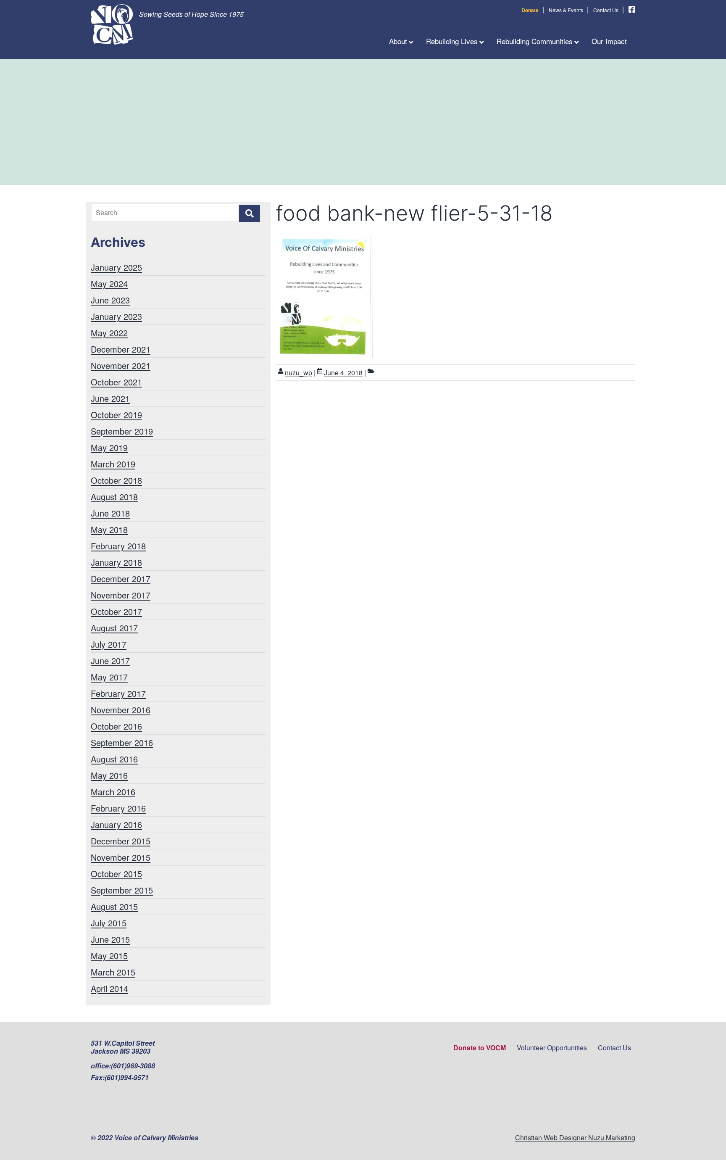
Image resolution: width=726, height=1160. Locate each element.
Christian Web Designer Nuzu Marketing (575, 1137)
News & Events (566, 9)
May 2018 (109, 529)
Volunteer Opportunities (552, 1047)
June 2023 (110, 300)
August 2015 (114, 906)
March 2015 (113, 972)
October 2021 (116, 382)
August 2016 (114, 759)
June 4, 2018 (343, 372)
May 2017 (109, 677)
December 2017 (120, 578)
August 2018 (114, 496)
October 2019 (116, 415)
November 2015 (120, 857)
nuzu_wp (298, 372)
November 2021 (120, 365)
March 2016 (113, 792)
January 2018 (116, 562)
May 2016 (109, 775)
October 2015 (116, 873)
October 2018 (116, 480)
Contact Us (605, 9)
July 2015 (108, 923)
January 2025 (116, 267)
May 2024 (109, 283)
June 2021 (110, 398)
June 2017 (110, 660)
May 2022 (109, 333)
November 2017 (120, 595)
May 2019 (109, 447)
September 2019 (122, 431)
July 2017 (108, 644)
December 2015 (120, 841)
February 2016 (118, 808)
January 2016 (116, 824)
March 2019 (113, 464)
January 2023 (116, 316)
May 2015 (109, 955)
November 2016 (120, 710)
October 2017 (116, 611)
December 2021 (120, 349)
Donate (530, 10)
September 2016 (122, 742)
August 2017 (114, 628)
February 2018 (118, 546)
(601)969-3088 (133, 1065)
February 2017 (118, 693)
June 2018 (110, 513)
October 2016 (116, 726)
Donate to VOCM (479, 1047)
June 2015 (110, 939)
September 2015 (122, 890)
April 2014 (109, 988)
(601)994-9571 (127, 1077)
